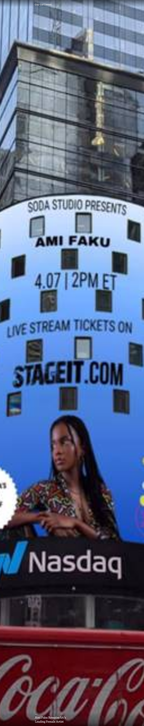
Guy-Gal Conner (43, 4)
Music (36, 714)
